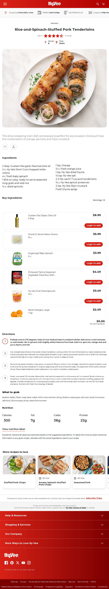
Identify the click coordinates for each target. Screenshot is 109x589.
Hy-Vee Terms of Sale (76, 508)
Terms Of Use (82, 582)
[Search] (97, 4)
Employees (38, 587)
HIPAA (93, 582)
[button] (46, 35)
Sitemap (14, 582)
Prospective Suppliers (54, 587)
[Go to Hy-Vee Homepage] (54, 4)
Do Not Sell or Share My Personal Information (47, 582)
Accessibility (103, 587)
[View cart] (103, 4)
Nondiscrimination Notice (85, 587)
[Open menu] (5, 4)
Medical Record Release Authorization (16, 587)
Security (72, 582)
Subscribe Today (94, 498)
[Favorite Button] (5, 147)
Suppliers (69, 587)
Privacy (23, 582)
